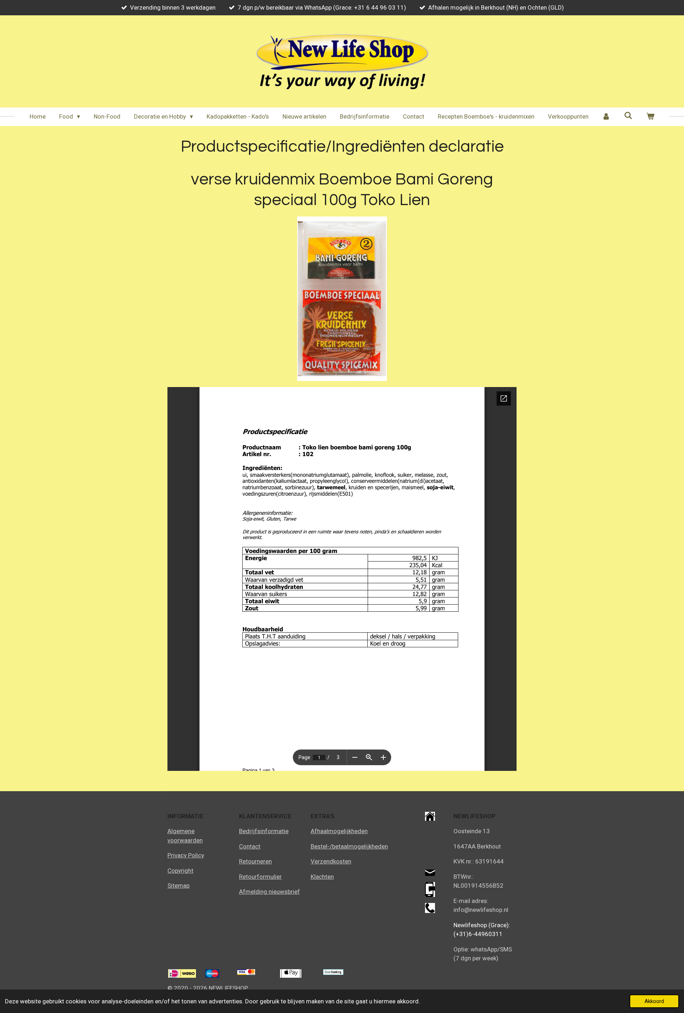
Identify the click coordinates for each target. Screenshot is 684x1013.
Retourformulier (260, 876)
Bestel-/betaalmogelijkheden (349, 846)
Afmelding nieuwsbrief (269, 891)
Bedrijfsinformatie (264, 831)
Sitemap (178, 885)
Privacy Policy (185, 855)
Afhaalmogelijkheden (339, 831)
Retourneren (255, 861)
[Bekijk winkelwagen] (650, 116)
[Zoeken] (628, 115)
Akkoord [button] (654, 1001)
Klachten (322, 876)
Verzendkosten (331, 861)
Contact (249, 846)
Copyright (180, 870)
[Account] (606, 116)
